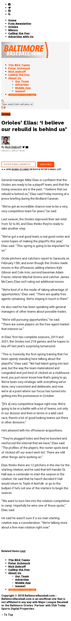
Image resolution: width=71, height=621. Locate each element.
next (23, 551)
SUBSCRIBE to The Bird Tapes (22, 95)
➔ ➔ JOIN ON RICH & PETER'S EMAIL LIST (31, 169)
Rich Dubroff (13, 147)
